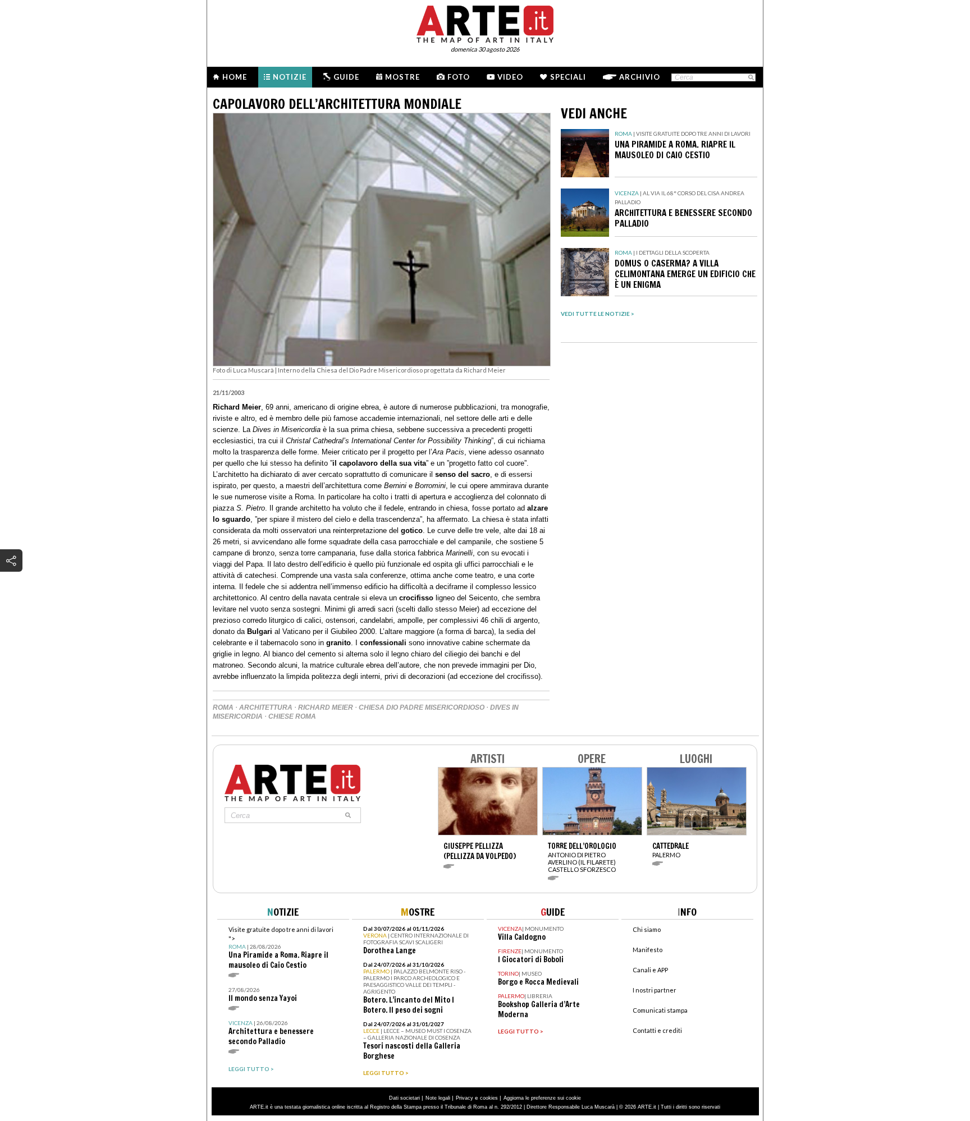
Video (510, 76)
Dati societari (404, 1098)
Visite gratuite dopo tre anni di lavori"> (280, 948)
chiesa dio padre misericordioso (421, 707)
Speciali (568, 76)
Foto (458, 76)
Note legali (437, 1098)
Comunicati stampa (660, 1010)
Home (234, 76)
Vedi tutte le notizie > (597, 313)
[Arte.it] (485, 22)
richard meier (325, 707)
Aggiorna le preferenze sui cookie (542, 1098)
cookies (489, 1098)
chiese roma (292, 716)
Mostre (402, 76)
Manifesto (647, 949)
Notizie (289, 76)
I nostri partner (654, 990)
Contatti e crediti (657, 1030)
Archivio (639, 76)
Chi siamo (647, 929)
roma (223, 707)
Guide (346, 76)
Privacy (464, 1098)
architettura (265, 707)
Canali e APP (650, 969)
